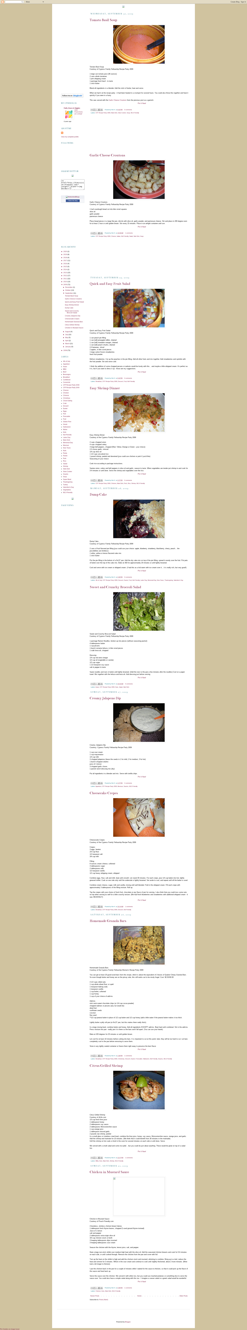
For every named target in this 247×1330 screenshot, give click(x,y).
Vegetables (67, 490)
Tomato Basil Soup (103, 20)
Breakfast (99, 381)
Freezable (139, 1059)
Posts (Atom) (103, 1300)
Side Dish (136, 236)
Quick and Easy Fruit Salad (110, 284)
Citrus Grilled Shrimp (106, 1066)
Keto (100, 1161)
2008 (65, 350)
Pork (125, 483)
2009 (65, 284)
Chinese (66, 395)
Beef (64, 372)
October (68, 290)
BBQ (97, 1161)
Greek (65, 424)
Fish (64, 414)
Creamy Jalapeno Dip (105, 698)
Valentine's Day (178, 580)
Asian (97, 687)
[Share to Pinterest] (101, 110)
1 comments (129, 233)
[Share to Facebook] (99, 110)
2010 (65, 282)
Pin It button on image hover (10, 1329)
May (67, 337)
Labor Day (143, 580)
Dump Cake (98, 494)
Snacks (126, 786)
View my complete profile (70, 137)
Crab (65, 403)
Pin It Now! (142, 103)
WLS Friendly (135, 113)
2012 (65, 275)
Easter (126, 580)
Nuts (116, 687)
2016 (65, 264)
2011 (65, 279)
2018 (65, 257)
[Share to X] (96, 110)
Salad (131, 236)
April (67, 341)
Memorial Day (152, 580)
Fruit (125, 381)
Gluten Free (67, 422)
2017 (65, 260)
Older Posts (183, 1296)
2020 (65, 251)
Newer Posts (94, 1296)
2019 (65, 254)
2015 (65, 266)
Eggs (65, 411)
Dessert (120, 381)
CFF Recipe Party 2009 (103, 113)
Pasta (65, 453)
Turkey (65, 485)
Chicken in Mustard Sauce (109, 1172)
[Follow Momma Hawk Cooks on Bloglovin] (72, 97)
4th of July (99, 580)
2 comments (128, 783)
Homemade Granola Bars (108, 921)
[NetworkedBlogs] (73, 197)
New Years (160, 580)
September (69, 293)
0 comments (128, 109)
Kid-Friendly (125, 236)
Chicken (113, 483)
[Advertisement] (139, 134)
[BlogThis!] (94, 110)
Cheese (113, 236)
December (69, 287)
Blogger (127, 1322)
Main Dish (114, 113)
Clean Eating (67, 401)
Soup (128, 113)
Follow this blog (72, 200)
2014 (65, 269)
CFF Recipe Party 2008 (71, 385)
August (67, 332)
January (68, 347)
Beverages (67, 374)
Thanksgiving (169, 580)
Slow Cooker (122, 113)
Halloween (146, 1059)
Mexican (120, 786)
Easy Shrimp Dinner (105, 388)
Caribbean (66, 380)
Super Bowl (67, 479)
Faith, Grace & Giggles (72, 108)
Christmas (121, 1059)
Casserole (66, 382)
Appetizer (98, 786)
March (67, 343)
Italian (118, 236)
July (66, 334)
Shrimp (133, 483)
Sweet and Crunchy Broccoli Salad (115, 587)
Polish (65, 456)
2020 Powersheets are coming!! (78, 112)
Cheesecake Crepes (104, 793)
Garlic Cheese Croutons (117, 100)
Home (139, 1296)
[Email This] (92, 110)
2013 (65, 273)
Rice (129, 483)
